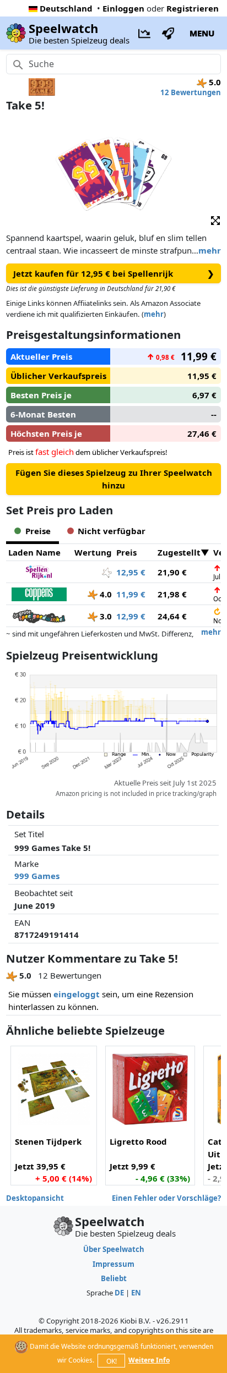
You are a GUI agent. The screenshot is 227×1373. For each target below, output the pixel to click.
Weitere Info (149, 1360)
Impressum (113, 1264)
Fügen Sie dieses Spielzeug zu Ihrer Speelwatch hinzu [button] (113, 479)
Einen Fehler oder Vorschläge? (166, 1198)
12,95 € (130, 572)
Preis (126, 552)
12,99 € (130, 616)
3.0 (105, 616)
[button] (215, 220)
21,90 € (172, 572)
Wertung (93, 552)
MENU (202, 33)
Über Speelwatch (113, 1249)
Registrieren (192, 8)
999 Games (37, 875)
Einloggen (123, 8)
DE (119, 1293)
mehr (209, 250)
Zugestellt (179, 552)
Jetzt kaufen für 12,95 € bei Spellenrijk (113, 273)
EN (136, 1293)
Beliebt (114, 1278)
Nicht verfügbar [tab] (111, 530)
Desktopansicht (35, 1198)
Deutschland (66, 8)
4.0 (105, 594)
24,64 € (172, 616)
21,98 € (172, 594)
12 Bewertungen (190, 92)
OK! (111, 1361)
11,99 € (130, 594)
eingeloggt (76, 993)
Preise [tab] (38, 530)
